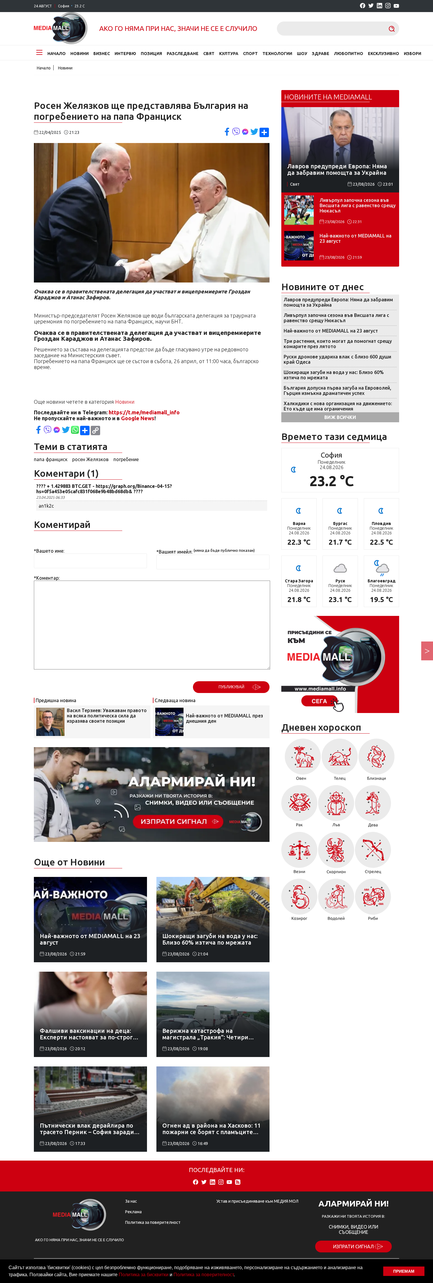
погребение (126, 459)
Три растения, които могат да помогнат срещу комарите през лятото (338, 343)
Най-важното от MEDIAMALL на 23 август (355, 238)
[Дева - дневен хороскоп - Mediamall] (373, 808)
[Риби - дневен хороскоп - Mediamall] (373, 902)
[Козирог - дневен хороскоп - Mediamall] (299, 902)
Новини (79, 53)
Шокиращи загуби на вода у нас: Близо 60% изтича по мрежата (334, 375)
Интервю (125, 53)
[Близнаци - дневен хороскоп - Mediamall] (376, 762)
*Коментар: (47, 578)
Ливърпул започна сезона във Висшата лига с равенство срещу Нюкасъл (358, 205)
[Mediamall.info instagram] (388, 6)
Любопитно (348, 53)
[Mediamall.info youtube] (396, 6)
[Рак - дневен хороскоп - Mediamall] (299, 808)
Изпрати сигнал (353, 1246)
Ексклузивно (383, 53)
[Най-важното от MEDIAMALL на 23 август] (299, 245)
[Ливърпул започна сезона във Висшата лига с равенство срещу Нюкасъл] (299, 210)
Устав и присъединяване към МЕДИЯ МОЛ (257, 1201)
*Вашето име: (49, 551)
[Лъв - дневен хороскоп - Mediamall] (336, 808)
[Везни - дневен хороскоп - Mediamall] (299, 855)
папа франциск (50, 459)
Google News (137, 418)
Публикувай (231, 687)
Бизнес (101, 53)
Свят (208, 53)
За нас (131, 1201)
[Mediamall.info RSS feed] (237, 1182)
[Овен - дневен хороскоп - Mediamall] (301, 762)
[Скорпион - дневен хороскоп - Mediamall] (336, 855)
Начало (56, 53)
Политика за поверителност (203, 1274)
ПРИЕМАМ (403, 1271)
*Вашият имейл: (174, 552)
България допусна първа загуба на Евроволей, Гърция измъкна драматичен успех (337, 390)
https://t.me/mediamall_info (144, 412)
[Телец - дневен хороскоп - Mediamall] (340, 762)
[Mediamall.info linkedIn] (379, 6)
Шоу (302, 53)
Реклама (133, 1211)
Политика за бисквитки (143, 1274)
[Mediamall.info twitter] (371, 6)
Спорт (250, 53)
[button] (237, 1275)
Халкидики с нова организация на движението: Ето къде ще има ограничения (338, 406)
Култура (228, 53)
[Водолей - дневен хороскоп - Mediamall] (336, 902)
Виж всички (340, 417)
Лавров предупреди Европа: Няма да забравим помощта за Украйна (338, 302)
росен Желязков (90, 459)
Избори (412, 53)
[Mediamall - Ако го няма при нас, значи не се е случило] (60, 28)
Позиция (151, 53)
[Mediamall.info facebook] (362, 6)
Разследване (183, 53)
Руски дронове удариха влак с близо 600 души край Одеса (337, 359)
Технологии (277, 53)
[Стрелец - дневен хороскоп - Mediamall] (373, 855)
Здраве (320, 53)
